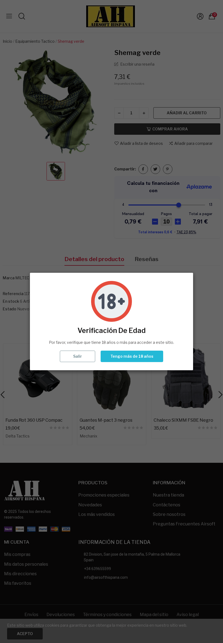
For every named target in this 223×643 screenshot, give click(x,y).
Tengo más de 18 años (131, 356)
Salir (77, 356)
